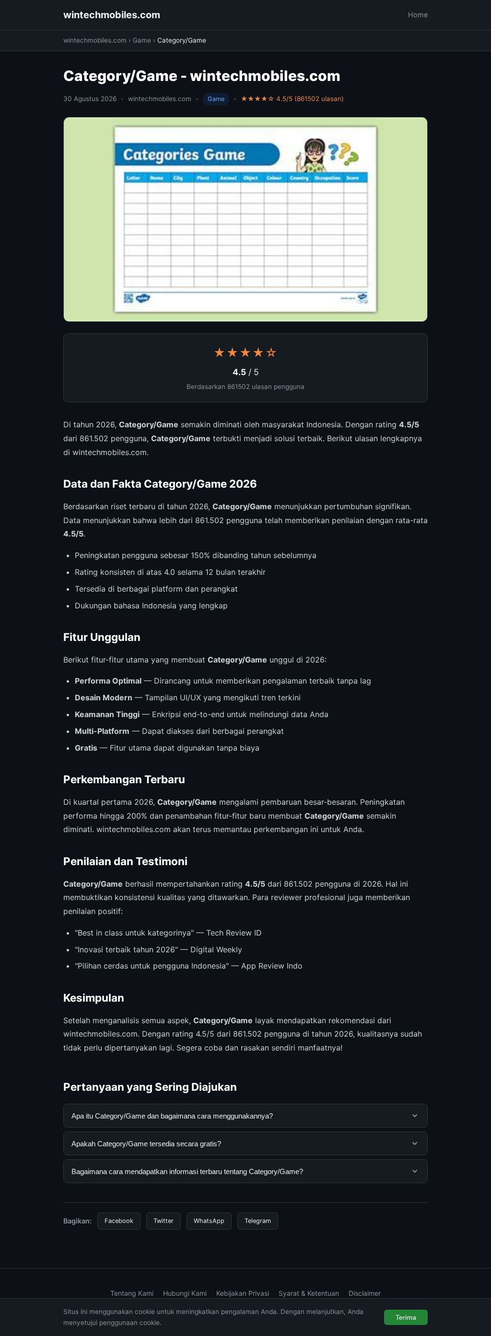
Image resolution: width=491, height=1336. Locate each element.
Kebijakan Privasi (242, 1293)
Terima (406, 1317)
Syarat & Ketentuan (309, 1293)
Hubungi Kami (185, 1293)
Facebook (119, 1220)
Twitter (163, 1220)
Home (418, 15)
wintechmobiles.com (111, 15)
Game (142, 40)
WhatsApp (209, 1220)
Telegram (258, 1220)
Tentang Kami (131, 1293)
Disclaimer (365, 1293)
